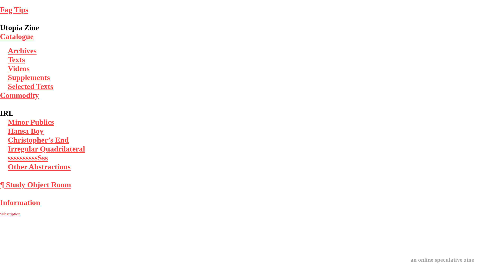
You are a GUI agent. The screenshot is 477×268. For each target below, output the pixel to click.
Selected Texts (30, 86)
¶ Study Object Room (35, 184)
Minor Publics (31, 122)
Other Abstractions (39, 166)
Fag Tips (14, 9)
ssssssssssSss (28, 158)
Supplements (29, 77)
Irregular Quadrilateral (46, 149)
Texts (16, 59)
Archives (22, 50)
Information (20, 202)
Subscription (10, 214)
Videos (19, 68)
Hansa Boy (26, 131)
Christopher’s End (38, 140)
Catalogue (17, 36)
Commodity (19, 95)
